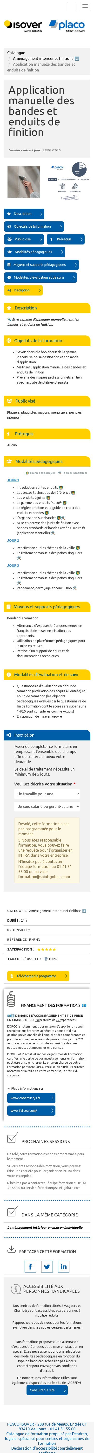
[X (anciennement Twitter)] (47, 1267)
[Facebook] (30, 1267)
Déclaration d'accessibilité (34, 1448)
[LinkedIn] (64, 1267)
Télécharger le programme (36, 976)
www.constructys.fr (25, 1098)
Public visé (22, 239)
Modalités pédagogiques (33, 252)
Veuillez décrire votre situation (43, 784)
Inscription (21, 290)
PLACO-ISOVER (20, 1424)
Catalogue (16, 53)
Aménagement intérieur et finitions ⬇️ (46, 58)
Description (22, 214)
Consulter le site (42, 1390)
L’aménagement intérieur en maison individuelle (44, 1227)
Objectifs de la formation (32, 226)
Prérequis (64, 239)
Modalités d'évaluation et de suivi (38, 277)
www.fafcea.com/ (24, 1110)
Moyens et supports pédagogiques (39, 265)
